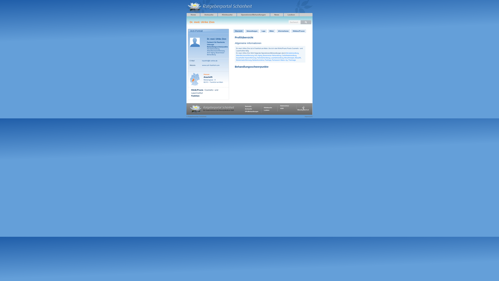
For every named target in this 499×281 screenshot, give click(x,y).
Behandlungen (252, 31)
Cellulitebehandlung (289, 55)
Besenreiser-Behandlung (272, 55)
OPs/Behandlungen (251, 111)
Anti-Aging (258, 55)
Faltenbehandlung (263, 58)
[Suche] (306, 22)
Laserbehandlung (277, 58)
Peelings (268, 60)
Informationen (283, 31)
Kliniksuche (227, 15)
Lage (263, 31)
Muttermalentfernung (243, 60)
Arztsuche (208, 15)
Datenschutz (284, 106)
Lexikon (291, 15)
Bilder (272, 31)
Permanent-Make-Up (280, 60)
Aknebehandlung (292, 53)
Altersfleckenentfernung (245, 55)
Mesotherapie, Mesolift (292, 58)
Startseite (248, 106)
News (276, 15)
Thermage (292, 60)
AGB (282, 108)
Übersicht (238, 31)
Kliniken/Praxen (299, 31)
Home (193, 15)
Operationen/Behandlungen (253, 15)
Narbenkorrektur (258, 60)
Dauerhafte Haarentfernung (246, 58)
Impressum (309, 116)
